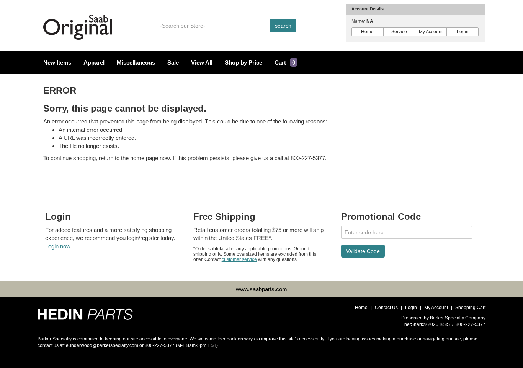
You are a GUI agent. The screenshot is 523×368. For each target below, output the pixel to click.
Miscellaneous (136, 63)
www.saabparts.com (261, 289)
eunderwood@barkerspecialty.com (102, 345)
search (283, 26)
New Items (57, 63)
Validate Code (363, 251)
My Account (431, 31)
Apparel (94, 63)
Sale (173, 63)
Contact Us (386, 307)
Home (367, 31)
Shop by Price (243, 63)
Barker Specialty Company (457, 318)
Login (463, 31)
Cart (285, 63)
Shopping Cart (470, 307)
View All (201, 63)
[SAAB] (85, 312)
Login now (57, 246)
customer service (239, 259)
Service (399, 31)
